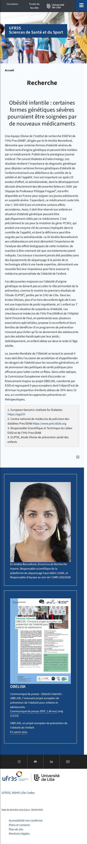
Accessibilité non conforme (25, 820)
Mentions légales (19, 834)
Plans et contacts (19, 825)
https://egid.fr (16, 414)
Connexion (12, 4)
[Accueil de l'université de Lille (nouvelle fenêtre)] (55, 6)
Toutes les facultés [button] (34, 6)
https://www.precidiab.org (49, 423)
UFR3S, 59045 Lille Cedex (18, 792)
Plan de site (16, 829)
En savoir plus (18, 732)
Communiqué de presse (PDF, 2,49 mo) (33, 711)
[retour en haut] (77, 457)
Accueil (9, 70)
